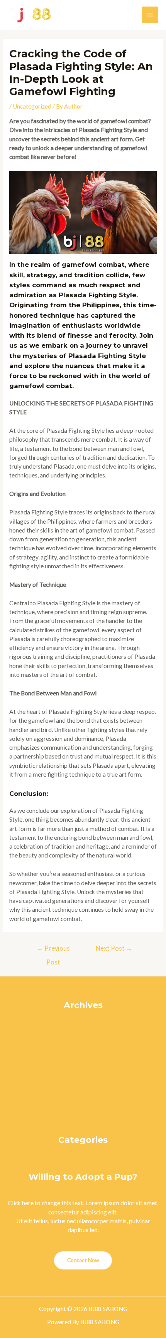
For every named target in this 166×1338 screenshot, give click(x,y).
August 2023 (83, 1113)
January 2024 (83, 1068)
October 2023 (83, 1095)
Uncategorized (32, 106)
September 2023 (83, 1103)
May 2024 (83, 1032)
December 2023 (83, 1077)
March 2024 (83, 1050)
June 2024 (83, 1023)
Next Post (114, 948)
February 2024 (83, 1059)
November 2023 (83, 1086)
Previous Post (53, 950)
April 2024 (83, 1041)
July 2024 (83, 1014)
